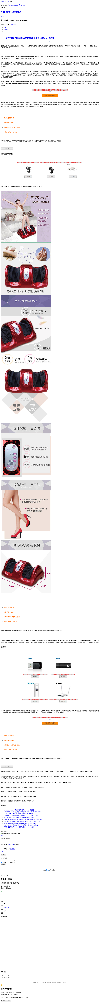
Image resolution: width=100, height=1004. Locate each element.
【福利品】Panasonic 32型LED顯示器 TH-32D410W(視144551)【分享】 (23, 819)
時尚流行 (12, 849)
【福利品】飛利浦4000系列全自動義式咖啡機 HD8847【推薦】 (21, 825)
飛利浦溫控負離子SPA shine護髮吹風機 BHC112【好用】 (19, 827)
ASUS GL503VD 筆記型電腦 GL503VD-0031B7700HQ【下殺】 (21, 815)
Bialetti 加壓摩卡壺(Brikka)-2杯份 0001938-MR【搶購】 (19, 813)
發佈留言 (3, 864)
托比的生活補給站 (11, 12)
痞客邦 (9, 844)
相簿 (5, 27)
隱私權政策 (58, 982)
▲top (2, 851)
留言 (13, 844)
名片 (5, 31)
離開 (9, 1000)
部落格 (6, 29)
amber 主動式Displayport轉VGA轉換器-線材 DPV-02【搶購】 (20, 823)
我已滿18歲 (3, 1000)
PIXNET (38, 982)
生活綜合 (13, 24)
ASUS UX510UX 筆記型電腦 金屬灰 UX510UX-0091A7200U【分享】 (23, 812)
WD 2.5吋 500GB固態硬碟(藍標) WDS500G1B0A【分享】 (19, 817)
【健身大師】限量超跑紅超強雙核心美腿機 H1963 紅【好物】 (29, 38)
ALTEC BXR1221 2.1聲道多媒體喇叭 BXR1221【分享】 (19, 810)
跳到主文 (3, 16)
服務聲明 (65, 982)
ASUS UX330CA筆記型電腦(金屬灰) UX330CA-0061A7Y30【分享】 (22, 821)
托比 (2, 835)
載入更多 (3, 854)
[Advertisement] (50, 942)
